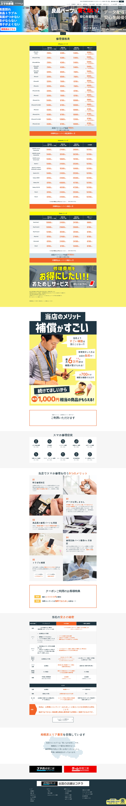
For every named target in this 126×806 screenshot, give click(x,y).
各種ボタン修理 (68, 797)
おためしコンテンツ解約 (53, 795)
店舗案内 (73, 4)
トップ (68, 4)
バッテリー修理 (68, 795)
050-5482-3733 (72, 201)
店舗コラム (121, 4)
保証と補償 (98, 4)
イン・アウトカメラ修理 (87, 794)
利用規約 (32, 801)
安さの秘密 (92, 4)
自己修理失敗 (85, 796)
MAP (121, 1)
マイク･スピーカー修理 (87, 792)
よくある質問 (114, 4)
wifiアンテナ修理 (68, 799)
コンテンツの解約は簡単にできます (63, 719)
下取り (49, 791)
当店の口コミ (106, 4)
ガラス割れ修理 (68, 791)
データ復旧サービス (86, 798)
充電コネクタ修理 (86, 790)
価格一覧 (79, 4)
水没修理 (67, 793)
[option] (63, 19)
